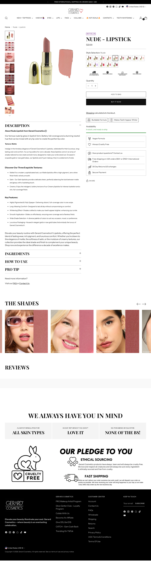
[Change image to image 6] (9, 90)
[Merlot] (135, 58)
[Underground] (95, 58)
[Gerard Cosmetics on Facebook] (107, 7)
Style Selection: (96, 53)
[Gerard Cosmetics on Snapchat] (116, 7)
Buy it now (116, 102)
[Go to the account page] (139, 18)
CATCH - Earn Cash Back (67, 526)
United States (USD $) (136, 7)
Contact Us (24, 283)
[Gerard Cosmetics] (75, 11)
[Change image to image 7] (9, 101)
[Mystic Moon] (89, 65)
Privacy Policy (94, 532)
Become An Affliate (64, 518)
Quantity (90, 81)
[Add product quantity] (95, 85)
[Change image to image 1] (9, 35)
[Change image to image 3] (9, 57)
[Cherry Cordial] (115, 65)
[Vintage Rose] (102, 58)
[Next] (103, 2)
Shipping (90, 113)
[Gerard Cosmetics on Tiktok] (120, 7)
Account (92, 501)
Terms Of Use (94, 541)
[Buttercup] (109, 58)
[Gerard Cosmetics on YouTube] (123, 7)
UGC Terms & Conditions (99, 537)
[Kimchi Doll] (142, 58)
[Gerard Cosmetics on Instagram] (110, 7)
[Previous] (47, 2)
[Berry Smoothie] (109, 65)
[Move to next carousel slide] (144, 304)
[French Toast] (128, 58)
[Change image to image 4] (9, 68)
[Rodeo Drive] (122, 58)
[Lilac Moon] (95, 65)
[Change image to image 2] (9, 46)
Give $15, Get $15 (63, 522)
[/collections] (75, 466)
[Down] (9, 115)
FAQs (90, 510)
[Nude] (115, 58)
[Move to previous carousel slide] (139, 304)
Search (91, 528)
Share (92, 181)
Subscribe (140, 503)
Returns (91, 523)
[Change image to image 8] (9, 112)
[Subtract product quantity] (88, 85)
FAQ (15, 283)
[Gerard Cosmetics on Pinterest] (113, 7)
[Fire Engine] (102, 65)
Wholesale (93, 515)
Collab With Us (62, 513)
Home (7, 27)
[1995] (89, 58)
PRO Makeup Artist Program (68, 501)
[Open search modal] (6, 18)
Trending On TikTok (64, 531)
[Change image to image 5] (9, 79)
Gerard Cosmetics (25, 552)
